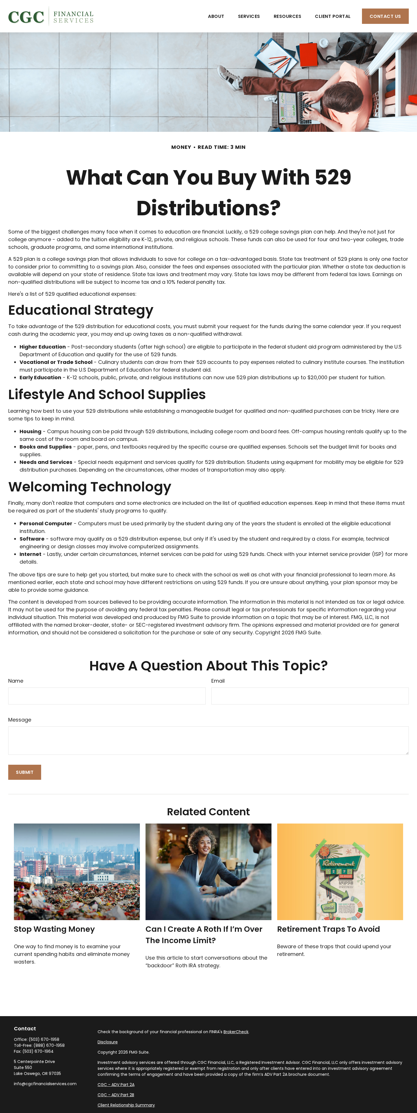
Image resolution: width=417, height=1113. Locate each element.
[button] (216, 16)
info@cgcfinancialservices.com (45, 1084)
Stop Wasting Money (54, 929)
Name (15, 680)
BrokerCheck (236, 1032)
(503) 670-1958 (44, 1039)
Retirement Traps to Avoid (328, 929)
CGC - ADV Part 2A (116, 1084)
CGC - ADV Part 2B (116, 1095)
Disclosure (108, 1042)
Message (19, 719)
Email (218, 680)
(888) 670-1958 (49, 1045)
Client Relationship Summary (126, 1105)
